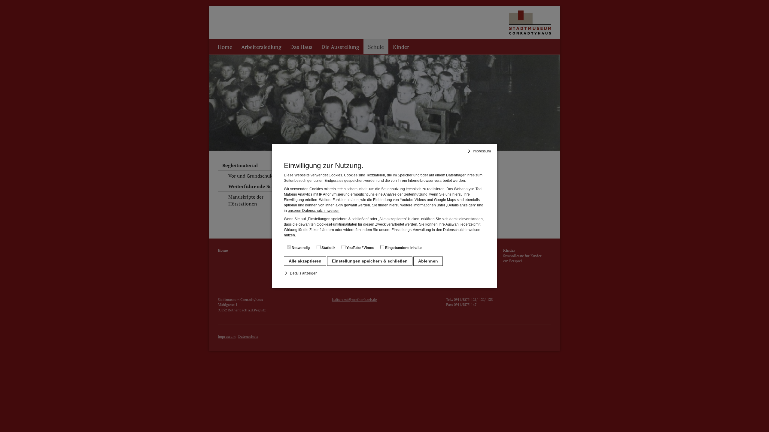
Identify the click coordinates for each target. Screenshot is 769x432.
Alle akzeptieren (305, 261)
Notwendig (300, 248)
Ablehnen (428, 261)
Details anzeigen (304, 273)
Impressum (482, 151)
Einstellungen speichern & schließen (370, 261)
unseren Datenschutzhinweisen (313, 210)
